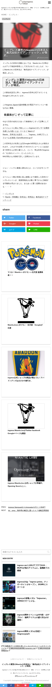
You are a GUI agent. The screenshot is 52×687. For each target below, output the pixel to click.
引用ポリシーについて (34, 659)
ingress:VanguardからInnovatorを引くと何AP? (26, 507)
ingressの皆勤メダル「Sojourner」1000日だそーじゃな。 (32, 599)
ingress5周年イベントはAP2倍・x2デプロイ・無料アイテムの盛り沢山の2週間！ (33, 617)
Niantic (8, 197)
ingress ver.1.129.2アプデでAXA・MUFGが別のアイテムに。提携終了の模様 (33, 568)
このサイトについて (17, 659)
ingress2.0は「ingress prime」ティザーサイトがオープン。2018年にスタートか (32, 584)
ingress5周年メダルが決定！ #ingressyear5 (29, 632)
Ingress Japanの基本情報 (16, 105)
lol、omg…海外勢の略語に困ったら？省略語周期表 (28, 510)
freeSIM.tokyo (31, 676)
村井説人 (31, 197)
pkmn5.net (21, 676)
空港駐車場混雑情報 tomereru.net (22, 648)
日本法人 (23, 197)
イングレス (9, 194)
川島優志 (15, 197)
